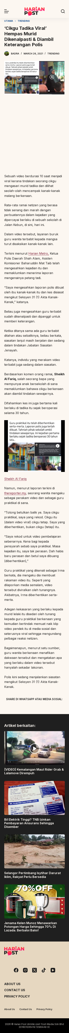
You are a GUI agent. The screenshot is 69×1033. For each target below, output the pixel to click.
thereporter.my (15, 493)
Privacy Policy (17, 996)
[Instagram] (25, 970)
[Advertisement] (34, 134)
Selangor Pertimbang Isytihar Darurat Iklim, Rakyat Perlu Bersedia (32, 874)
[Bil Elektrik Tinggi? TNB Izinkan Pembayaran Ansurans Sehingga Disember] (34, 798)
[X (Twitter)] (27, 708)
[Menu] (6, 11)
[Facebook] (14, 708)
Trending (53, 53)
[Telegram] (41, 708)
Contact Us (14, 990)
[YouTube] (53, 970)
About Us (12, 984)
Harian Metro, (38, 253)
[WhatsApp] (54, 708)
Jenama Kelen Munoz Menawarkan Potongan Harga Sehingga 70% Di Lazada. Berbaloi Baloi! (30, 926)
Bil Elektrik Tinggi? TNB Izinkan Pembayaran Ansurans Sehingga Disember (29, 823)
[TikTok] (43, 970)
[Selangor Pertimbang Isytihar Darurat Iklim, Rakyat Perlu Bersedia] (34, 851)
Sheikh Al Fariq (15, 479)
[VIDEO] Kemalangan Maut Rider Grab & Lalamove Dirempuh (34, 771)
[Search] (63, 11)
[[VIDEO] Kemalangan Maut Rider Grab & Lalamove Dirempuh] (34, 748)
